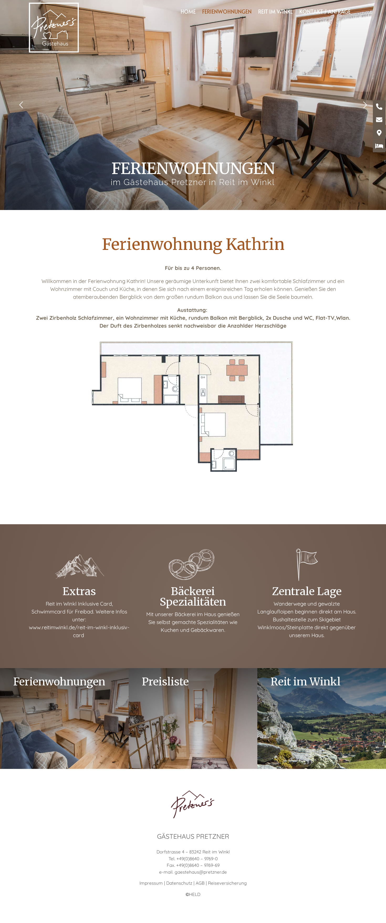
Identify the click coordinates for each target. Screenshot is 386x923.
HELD (193, 894)
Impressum (151, 883)
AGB (200, 883)
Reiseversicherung (227, 883)
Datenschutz (179, 883)
